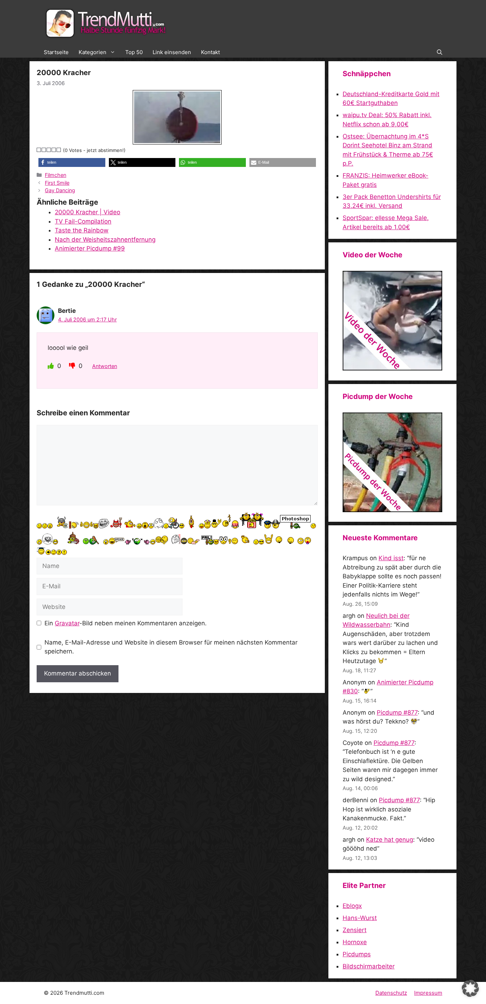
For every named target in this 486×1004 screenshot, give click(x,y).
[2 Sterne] (44, 150)
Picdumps (357, 954)
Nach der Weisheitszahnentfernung (105, 239)
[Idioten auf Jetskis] (392, 368)
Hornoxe (355, 942)
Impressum (428, 992)
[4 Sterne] (54, 150)
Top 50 (134, 52)
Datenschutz (391, 992)
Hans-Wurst (360, 917)
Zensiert (354, 930)
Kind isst (391, 558)
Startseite (56, 52)
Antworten (104, 366)
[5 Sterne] (59, 150)
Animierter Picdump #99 (90, 248)
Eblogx (352, 905)
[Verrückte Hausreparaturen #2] (392, 510)
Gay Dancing (60, 190)
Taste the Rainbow (82, 230)
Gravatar (67, 623)
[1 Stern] (39, 150)
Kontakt (210, 52)
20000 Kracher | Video (87, 212)
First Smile (57, 183)
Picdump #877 (397, 712)
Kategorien (92, 52)
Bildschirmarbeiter (369, 966)
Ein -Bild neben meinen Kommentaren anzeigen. (125, 623)
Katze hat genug (389, 839)
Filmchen (55, 175)
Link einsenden (172, 52)
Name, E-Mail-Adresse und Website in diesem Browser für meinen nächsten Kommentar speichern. (170, 647)
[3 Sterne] (49, 150)
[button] (439, 52)
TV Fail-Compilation (83, 221)
